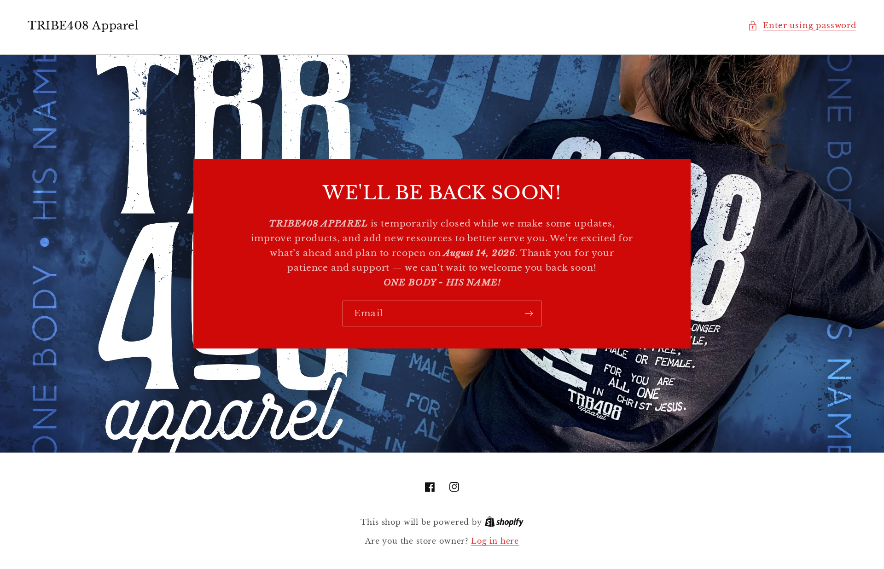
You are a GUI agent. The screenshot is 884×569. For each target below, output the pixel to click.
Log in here (495, 541)
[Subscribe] (529, 313)
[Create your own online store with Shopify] (504, 522)
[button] (802, 25)
